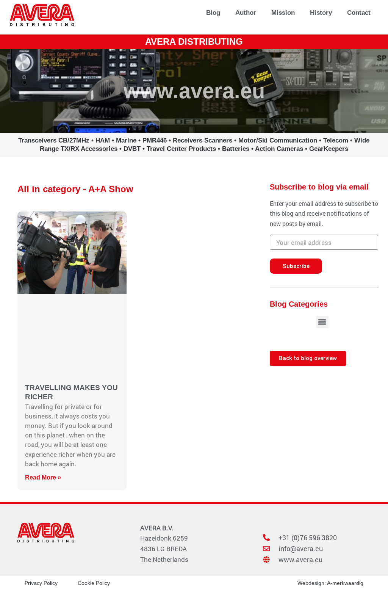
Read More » (43, 477)
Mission (283, 12)
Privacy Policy (41, 583)
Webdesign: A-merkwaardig (330, 583)
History (321, 12)
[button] (322, 322)
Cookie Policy (94, 583)
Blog (213, 12)
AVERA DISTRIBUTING (194, 41)
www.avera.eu (194, 91)
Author (245, 12)
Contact (359, 12)
